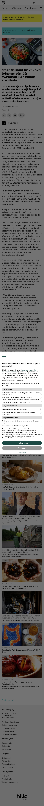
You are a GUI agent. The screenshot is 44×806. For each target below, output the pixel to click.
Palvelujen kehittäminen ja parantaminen (16, 402)
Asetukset (22, 448)
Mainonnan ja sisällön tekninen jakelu (15, 426)
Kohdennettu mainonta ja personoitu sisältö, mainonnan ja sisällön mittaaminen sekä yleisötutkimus (20, 398)
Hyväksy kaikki (22, 443)
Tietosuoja (22, 452)
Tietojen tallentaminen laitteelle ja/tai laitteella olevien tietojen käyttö (21, 393)
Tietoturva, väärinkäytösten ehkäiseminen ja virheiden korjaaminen (20, 422)
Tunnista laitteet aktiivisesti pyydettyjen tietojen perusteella (18, 413)
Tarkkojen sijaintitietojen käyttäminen (14, 409)
